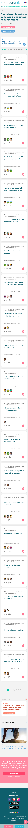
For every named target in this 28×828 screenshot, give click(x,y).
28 (6, 331)
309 (7, 268)
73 (12, 80)
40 (6, 237)
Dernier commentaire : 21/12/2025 (12, 291)
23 (11, 268)
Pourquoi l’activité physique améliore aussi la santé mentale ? (13, 748)
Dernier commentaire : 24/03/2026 (12, 134)
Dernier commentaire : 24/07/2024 (12, 543)
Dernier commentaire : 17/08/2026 (12, 72)
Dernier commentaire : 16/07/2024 (12, 574)
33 (6, 111)
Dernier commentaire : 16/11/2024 (12, 511)
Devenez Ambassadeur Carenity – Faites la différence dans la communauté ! (14, 708)
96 (6, 394)
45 (6, 645)
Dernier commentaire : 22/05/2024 (12, 637)
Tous (4, 49)
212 (6, 206)
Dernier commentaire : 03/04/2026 (12, 103)
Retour (2, 10)
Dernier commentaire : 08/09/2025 (12, 354)
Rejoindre (14, 773)
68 (6, 457)
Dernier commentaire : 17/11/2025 (12, 323)
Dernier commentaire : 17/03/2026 (12, 166)
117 (6, 551)
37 (6, 614)
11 (10, 206)
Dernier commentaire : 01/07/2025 (12, 386)
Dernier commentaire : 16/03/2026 (12, 197)
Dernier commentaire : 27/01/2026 (12, 260)
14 (6, 363)
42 (6, 520)
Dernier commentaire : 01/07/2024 (12, 606)
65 (6, 488)
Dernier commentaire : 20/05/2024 (12, 668)
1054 (7, 80)
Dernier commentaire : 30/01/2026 (12, 229)
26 (6, 425)
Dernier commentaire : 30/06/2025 (12, 417)
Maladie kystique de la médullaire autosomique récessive (12, 43)
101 (6, 300)
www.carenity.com (10, 816)
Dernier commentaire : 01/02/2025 (12, 448)
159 (6, 174)
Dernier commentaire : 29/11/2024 (12, 480)
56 (6, 582)
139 (6, 143)
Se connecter (19, 826)
